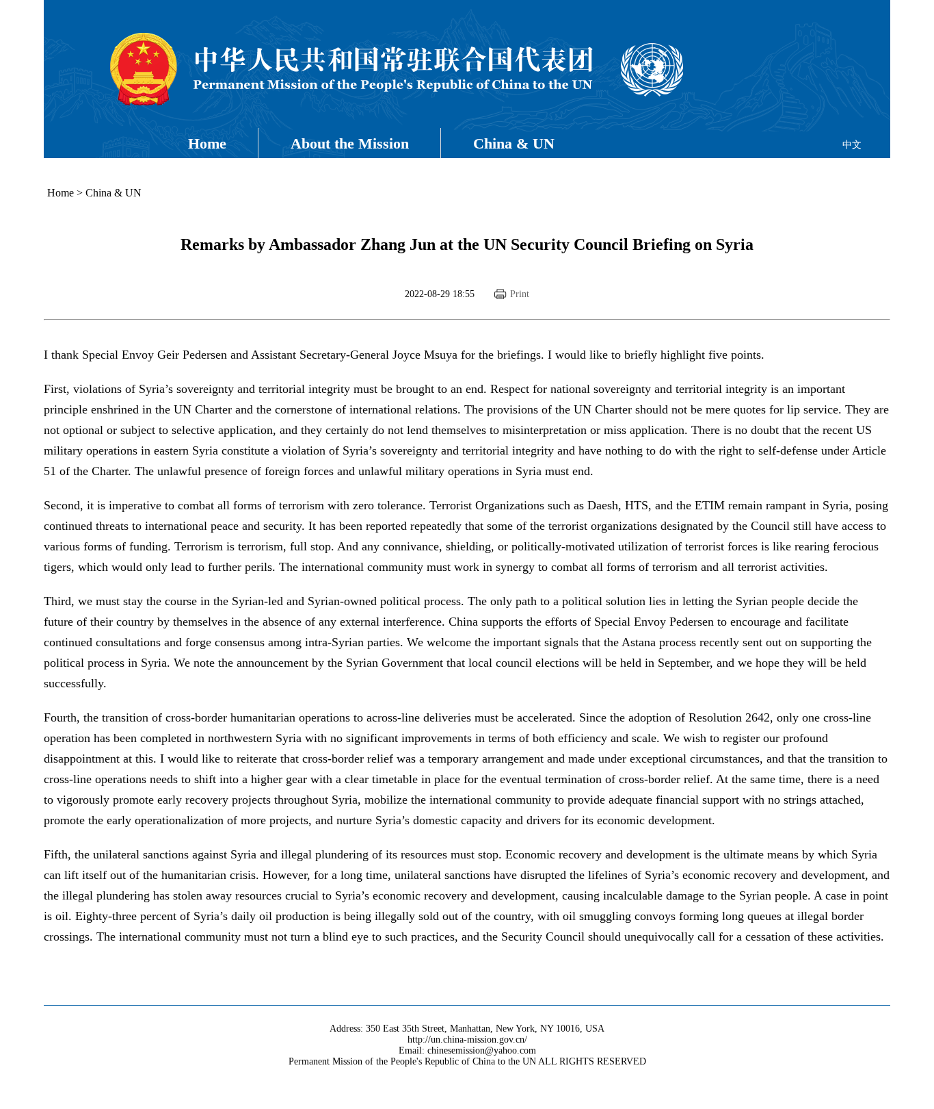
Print (519, 294)
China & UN (514, 143)
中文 (852, 145)
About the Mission (350, 143)
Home (207, 143)
